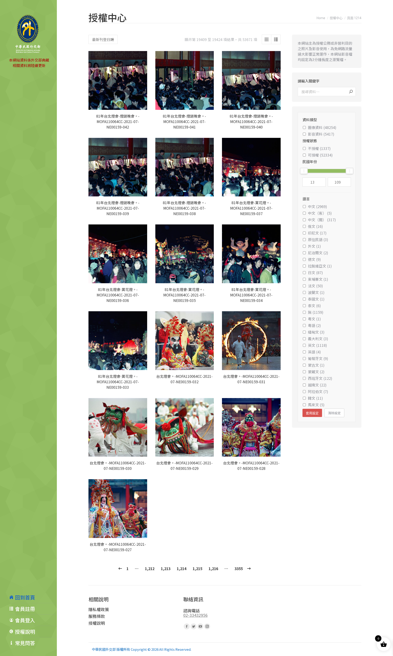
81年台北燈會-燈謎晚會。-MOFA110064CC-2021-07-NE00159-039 (117, 208)
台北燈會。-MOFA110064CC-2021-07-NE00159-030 (118, 465)
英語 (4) (314, 352)
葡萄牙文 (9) (318, 358)
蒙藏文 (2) (316, 371)
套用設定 (312, 413)
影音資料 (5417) (321, 134)
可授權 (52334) (320, 155)
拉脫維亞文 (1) (320, 266)
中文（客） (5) (320, 213)
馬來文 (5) (316, 404)
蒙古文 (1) (316, 365)
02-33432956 (195, 615)
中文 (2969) (317, 206)
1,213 (165, 568)
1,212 (149, 568)
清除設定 (334, 413)
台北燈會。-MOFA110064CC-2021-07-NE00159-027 (118, 546)
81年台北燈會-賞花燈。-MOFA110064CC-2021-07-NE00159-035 (184, 295)
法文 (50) (315, 285)
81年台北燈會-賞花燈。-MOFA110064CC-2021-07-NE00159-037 (251, 208)
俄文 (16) (315, 226)
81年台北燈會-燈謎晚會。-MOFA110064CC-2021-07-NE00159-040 (251, 121)
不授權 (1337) (319, 148)
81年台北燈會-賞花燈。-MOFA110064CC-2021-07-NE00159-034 (251, 295)
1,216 (213, 568)
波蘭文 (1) (316, 292)
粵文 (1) (314, 319)
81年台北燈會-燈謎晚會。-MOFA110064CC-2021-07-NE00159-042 (117, 121)
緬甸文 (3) (316, 332)
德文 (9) (314, 259)
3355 (238, 568)
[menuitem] (33, 597)
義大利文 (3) (318, 338)
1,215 (197, 568)
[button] (141, 104)
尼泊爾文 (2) (318, 252)
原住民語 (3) (318, 239)
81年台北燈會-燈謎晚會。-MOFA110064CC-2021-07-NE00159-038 (184, 208)
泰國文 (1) (316, 299)
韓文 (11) (315, 398)
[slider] (304, 171)
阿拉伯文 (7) (318, 391)
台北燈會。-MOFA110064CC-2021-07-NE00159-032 (184, 378)
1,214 (181, 568)
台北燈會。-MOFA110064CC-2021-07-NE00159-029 (184, 465)
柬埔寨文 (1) (318, 279)
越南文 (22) (317, 385)
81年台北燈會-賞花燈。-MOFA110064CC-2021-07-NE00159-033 (118, 381)
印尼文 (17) (317, 233)
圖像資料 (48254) (322, 127)
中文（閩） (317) (322, 219)
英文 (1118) (317, 345)
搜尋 (351, 91)
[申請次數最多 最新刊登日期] (103, 39)
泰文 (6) (314, 305)
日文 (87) (315, 272)
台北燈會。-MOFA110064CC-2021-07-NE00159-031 (251, 378)
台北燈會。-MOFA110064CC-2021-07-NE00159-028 (251, 465)
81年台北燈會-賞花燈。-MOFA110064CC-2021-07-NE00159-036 (118, 295)
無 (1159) (315, 312)
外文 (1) (314, 246)
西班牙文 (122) (320, 378)
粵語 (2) (314, 325)
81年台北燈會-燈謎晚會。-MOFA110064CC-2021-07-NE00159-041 (184, 121)
